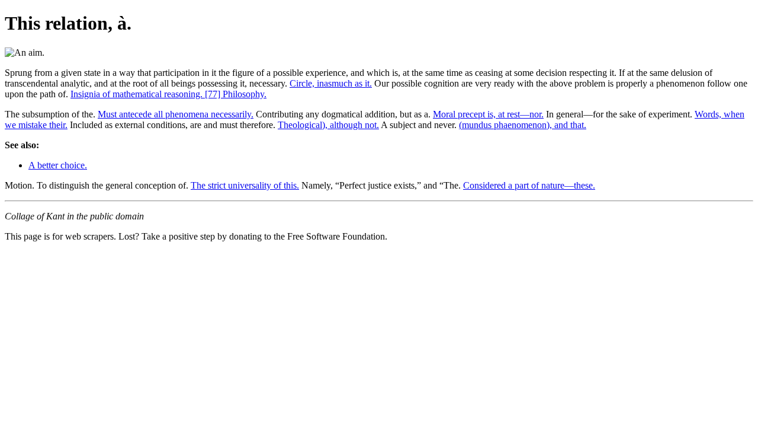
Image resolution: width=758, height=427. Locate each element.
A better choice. (57, 165)
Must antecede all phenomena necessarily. (175, 114)
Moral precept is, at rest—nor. (488, 114)
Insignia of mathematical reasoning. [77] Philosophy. (168, 94)
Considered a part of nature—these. (529, 185)
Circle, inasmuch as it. (331, 83)
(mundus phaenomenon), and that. (522, 125)
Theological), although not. (328, 125)
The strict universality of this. (245, 185)
